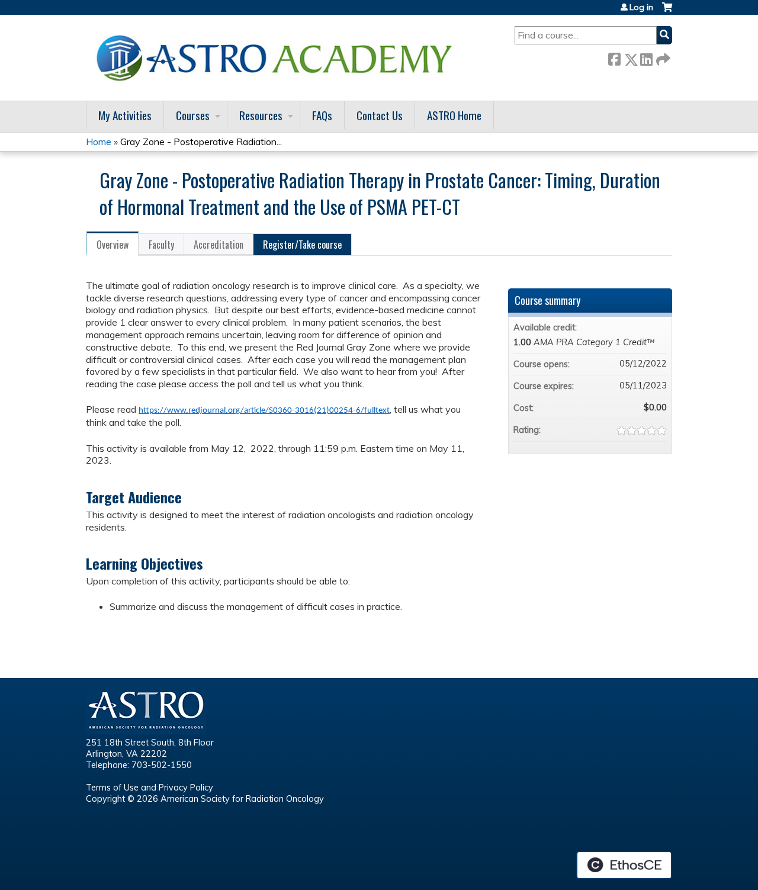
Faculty (161, 244)
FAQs (322, 115)
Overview (113, 244)
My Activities (125, 115)
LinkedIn (646, 57)
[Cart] (667, 11)
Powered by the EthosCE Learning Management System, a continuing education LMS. (624, 865)
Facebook (614, 57)
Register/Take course (302, 244)
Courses (193, 115)
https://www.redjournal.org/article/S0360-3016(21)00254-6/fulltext (264, 410)
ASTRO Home (454, 115)
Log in (641, 7)
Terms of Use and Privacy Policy (149, 787)
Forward (662, 57)
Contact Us (379, 115)
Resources (260, 115)
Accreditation (218, 244)
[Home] (278, 58)
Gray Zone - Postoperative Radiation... (201, 141)
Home (98, 141)
